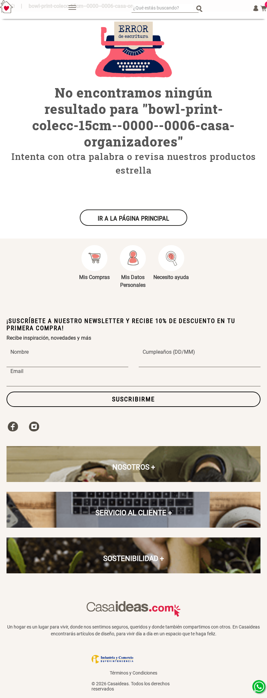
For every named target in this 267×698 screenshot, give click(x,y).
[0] (263, 8)
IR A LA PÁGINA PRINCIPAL (133, 218)
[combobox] (165, 8)
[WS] (258, 686)
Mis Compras (94, 277)
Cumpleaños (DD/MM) (169, 352)
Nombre (19, 352)
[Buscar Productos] (199, 8)
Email (16, 371)
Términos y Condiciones (133, 672)
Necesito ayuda (171, 277)
